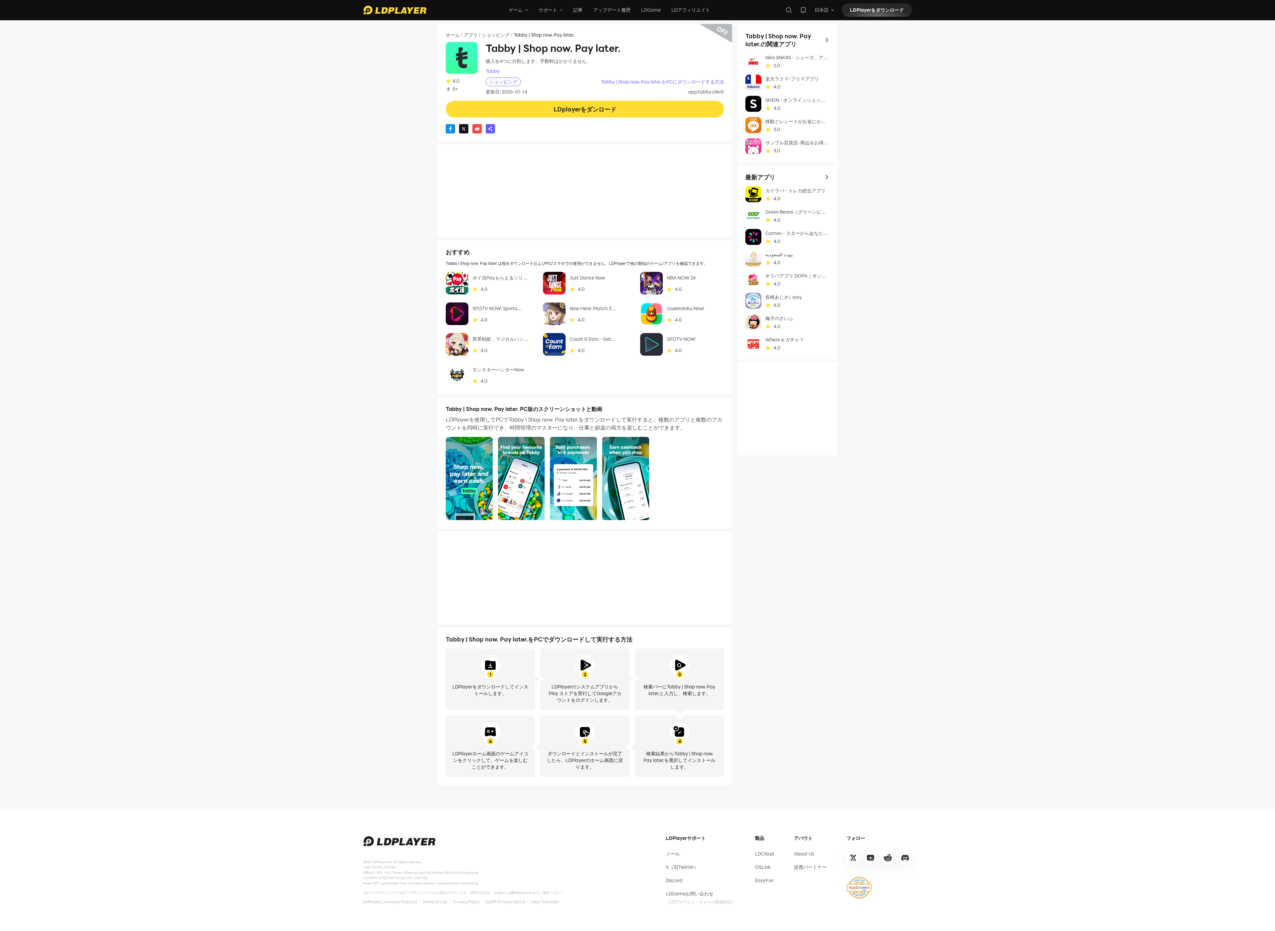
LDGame (651, 10)
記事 (578, 10)
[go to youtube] (870, 857)
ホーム (453, 35)
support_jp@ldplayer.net (513, 892)
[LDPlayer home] (394, 10)
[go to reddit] (887, 857)
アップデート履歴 (612, 10)
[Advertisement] (585, 190)
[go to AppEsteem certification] (859, 887)
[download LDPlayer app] (803, 10)
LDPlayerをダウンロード (877, 10)
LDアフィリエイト (690, 10)
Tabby (493, 71)
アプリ (471, 35)
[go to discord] (905, 857)
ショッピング (496, 35)
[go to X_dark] (853, 857)
